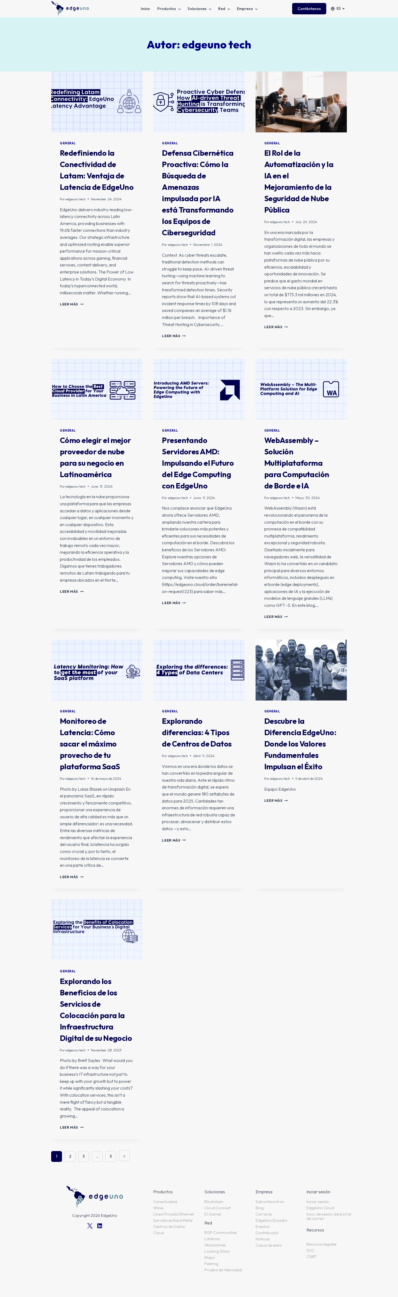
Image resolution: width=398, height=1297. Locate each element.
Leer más (71, 304)
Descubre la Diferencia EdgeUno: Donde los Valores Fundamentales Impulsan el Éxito (300, 743)
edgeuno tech (76, 199)
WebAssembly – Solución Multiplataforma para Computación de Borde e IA (296, 462)
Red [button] (221, 8)
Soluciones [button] (197, 8)
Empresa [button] (245, 8)
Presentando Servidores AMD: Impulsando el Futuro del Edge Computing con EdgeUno (198, 462)
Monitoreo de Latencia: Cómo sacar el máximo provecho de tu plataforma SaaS (90, 743)
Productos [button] (166, 8)
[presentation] (96, 101)
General (68, 143)
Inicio (145, 8)
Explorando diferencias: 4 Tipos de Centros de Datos (196, 732)
